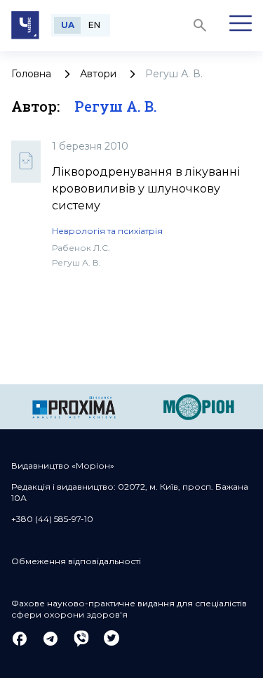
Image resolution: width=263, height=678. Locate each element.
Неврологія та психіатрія (107, 231)
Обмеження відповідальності (76, 561)
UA (67, 25)
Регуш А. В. (76, 262)
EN (94, 25)
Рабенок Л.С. (81, 247)
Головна (31, 73)
